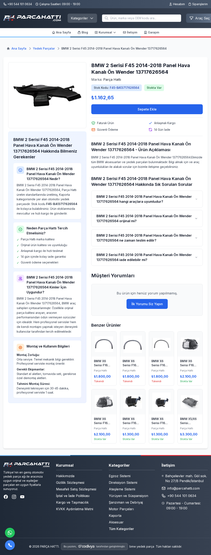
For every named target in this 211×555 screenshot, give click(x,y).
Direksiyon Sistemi (123, 482)
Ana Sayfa (63, 32)
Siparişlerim (200, 4)
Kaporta (115, 515)
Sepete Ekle (147, 109)
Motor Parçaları (121, 509)
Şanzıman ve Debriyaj (126, 502)
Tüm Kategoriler (121, 529)
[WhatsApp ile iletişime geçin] (10, 533)
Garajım (153, 32)
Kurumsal (105, 32)
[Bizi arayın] (10, 545)
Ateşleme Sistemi (122, 489)
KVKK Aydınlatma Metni (74, 509)
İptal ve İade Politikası (72, 496)
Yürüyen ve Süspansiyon (128, 496)
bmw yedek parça (141, 546)
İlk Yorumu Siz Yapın (147, 304)
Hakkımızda (65, 476)
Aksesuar (116, 522)
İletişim (132, 32)
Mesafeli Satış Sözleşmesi (76, 489)
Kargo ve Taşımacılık (72, 502)
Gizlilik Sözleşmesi (70, 482)
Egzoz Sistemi (119, 476)
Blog (85, 32)
